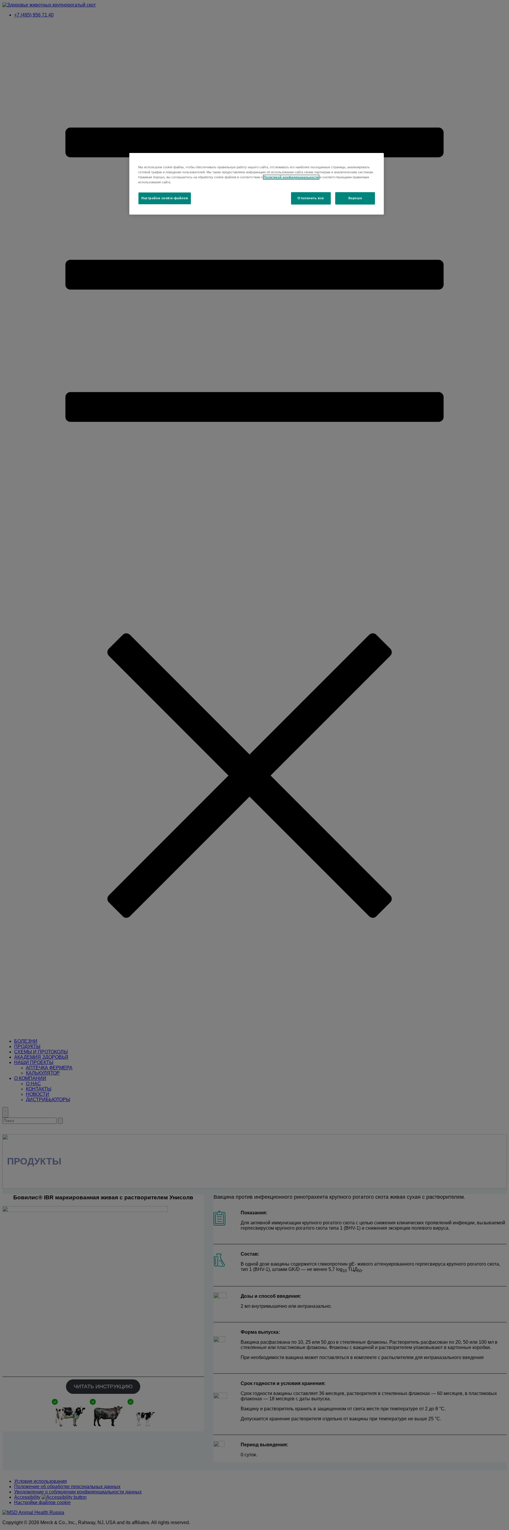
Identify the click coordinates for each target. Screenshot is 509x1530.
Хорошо (355, 198)
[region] (256, 184)
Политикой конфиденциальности (291, 177)
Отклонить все (311, 198)
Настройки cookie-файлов (164, 198)
